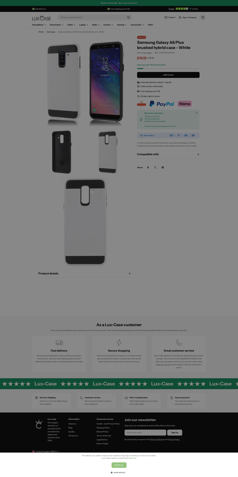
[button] (119, 472)
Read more (133, 458)
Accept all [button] (119, 465)
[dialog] (119, 465)
